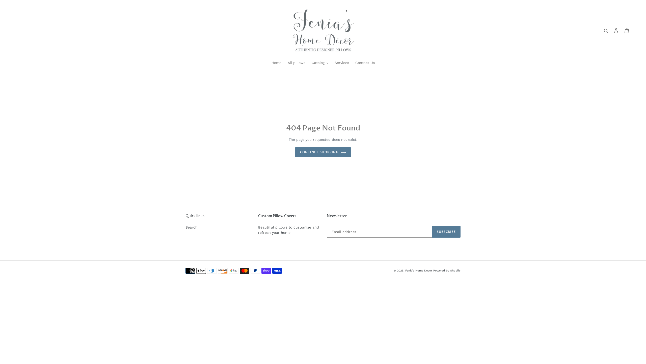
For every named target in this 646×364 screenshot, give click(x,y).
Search (191, 227)
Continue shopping (319, 152)
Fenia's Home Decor (418, 270)
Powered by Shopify (447, 270)
